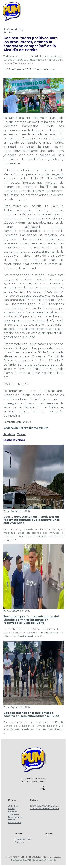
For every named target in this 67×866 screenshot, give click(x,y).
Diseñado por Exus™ (20, 860)
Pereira (7, 32)
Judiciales (13, 805)
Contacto (19, 842)
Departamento (15, 817)
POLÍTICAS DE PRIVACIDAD (44, 808)
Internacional (14, 822)
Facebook (9, 434)
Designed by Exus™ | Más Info (43, 860)
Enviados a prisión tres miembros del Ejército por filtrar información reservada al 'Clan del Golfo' (31, 620)
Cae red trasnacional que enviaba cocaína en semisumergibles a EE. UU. (31, 714)
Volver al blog (14, 29)
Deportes (12, 811)
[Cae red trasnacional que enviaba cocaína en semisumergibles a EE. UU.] (33, 704)
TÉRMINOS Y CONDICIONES (44, 805)
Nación (11, 819)
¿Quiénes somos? (23, 839)
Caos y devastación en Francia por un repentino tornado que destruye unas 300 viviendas (31, 520)
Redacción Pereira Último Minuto (25, 428)
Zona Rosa (13, 814)
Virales (11, 808)
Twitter (21, 434)
